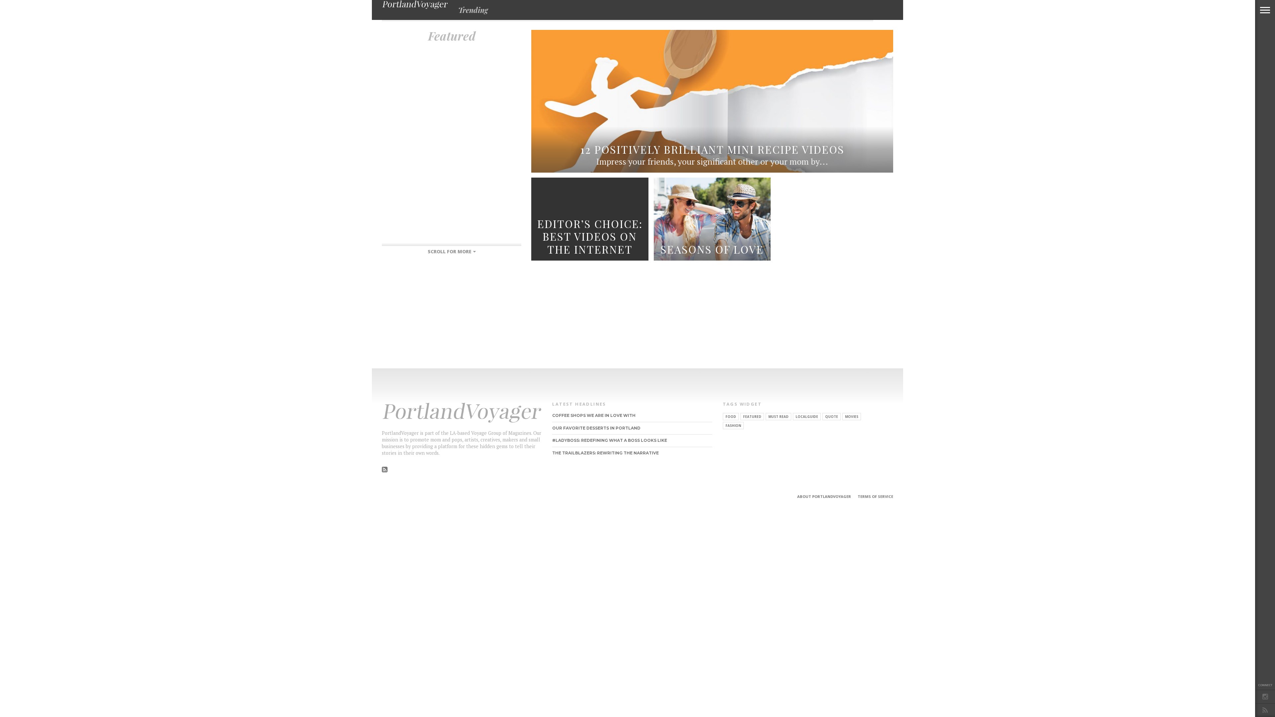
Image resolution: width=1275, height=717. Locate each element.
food (730, 416)
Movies (851, 416)
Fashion (733, 425)
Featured (752, 416)
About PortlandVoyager (824, 496)
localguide (807, 416)
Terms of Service (875, 496)
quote (831, 416)
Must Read (778, 416)
